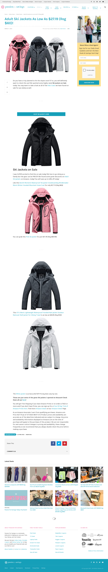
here (24, 400)
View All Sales (33, 552)
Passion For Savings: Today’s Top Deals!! (16, 510)
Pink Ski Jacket (31, 237)
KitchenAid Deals (34, 546)
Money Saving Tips (17, 542)
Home (6, 14)
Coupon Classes (47, 1)
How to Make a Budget (28, 1)
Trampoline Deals (35, 549)
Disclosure (27, 568)
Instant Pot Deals (35, 542)
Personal (7, 507)
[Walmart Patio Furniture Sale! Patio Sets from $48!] (41, 498)
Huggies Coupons (60, 539)
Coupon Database (66, 1)
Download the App (7, 1)
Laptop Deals (33, 539)
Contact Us (17, 549)
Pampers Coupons (60, 542)
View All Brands (59, 552)
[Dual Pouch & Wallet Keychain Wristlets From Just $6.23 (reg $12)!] (41, 475)
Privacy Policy (36, 568)
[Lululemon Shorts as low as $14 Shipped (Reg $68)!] (66, 475)
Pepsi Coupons (59, 549)
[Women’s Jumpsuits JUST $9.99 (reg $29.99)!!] (16, 475)
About (6, 568)
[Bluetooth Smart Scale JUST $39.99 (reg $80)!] (92, 498)
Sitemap (43, 568)
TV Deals (32, 536)
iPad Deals (33, 533)
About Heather (9, 549)
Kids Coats (51, 85)
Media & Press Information (95, 551)
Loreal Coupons (59, 546)
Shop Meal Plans (17, 1)
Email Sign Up (19, 568)
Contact (12, 568)
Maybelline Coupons (60, 533)
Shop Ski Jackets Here (41, 114)
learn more (63, 28)
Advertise (24, 549)
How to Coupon (38, 1)
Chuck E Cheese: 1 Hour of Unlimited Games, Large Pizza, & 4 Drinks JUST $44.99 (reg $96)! (65, 509)
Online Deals (12, 14)
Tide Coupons (59, 536)
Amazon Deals (41, 409)
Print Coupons (56, 1)
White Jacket (20, 394)
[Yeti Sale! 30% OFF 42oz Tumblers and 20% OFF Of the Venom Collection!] (92, 475)
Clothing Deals (20, 434)
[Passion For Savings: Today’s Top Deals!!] (16, 498)
